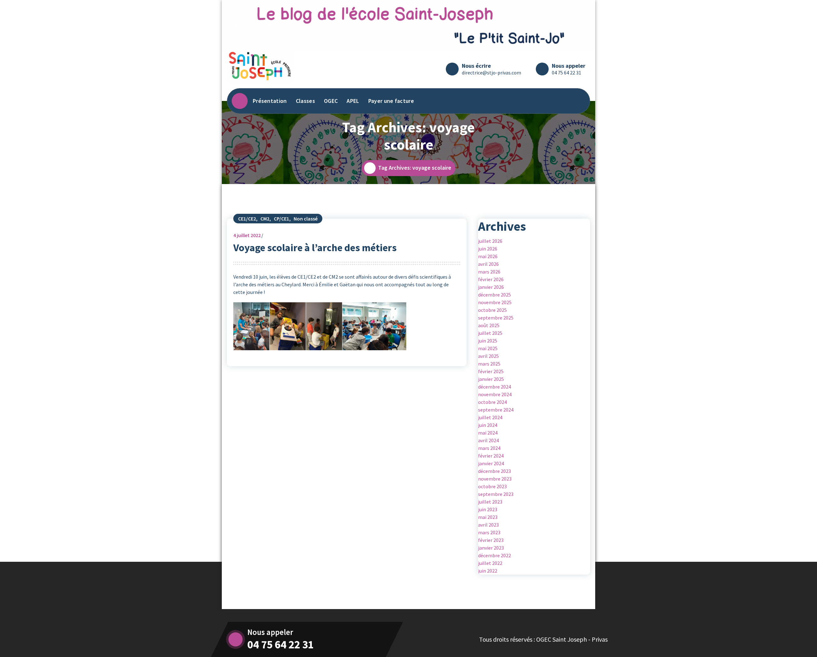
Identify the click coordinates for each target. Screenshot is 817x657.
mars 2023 (489, 532)
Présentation (270, 100)
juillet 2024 (490, 417)
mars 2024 (489, 448)
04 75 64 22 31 (566, 72)
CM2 (264, 218)
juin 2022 (487, 571)
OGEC (331, 100)
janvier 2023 (491, 548)
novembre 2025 (495, 302)
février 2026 (491, 279)
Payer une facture (391, 100)
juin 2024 (487, 425)
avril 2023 (488, 525)
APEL (353, 100)
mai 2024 (488, 432)
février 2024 (491, 455)
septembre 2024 (495, 409)
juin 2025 (487, 340)
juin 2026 (487, 248)
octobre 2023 (492, 486)
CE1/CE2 (247, 218)
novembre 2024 (495, 394)
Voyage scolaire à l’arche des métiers (315, 247)
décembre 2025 (494, 294)
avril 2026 (488, 264)
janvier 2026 (491, 287)
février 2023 (491, 540)
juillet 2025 (490, 333)
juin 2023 (487, 509)
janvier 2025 (491, 379)
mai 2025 (488, 348)
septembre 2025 (495, 317)
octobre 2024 (492, 402)
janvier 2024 (491, 463)
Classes (305, 100)
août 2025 (488, 325)
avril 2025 (488, 356)
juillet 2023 (490, 502)
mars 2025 (489, 363)
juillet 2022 (247, 235)
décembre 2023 (494, 471)
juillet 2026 (490, 241)
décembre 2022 (494, 555)
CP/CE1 (281, 218)
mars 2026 (489, 271)
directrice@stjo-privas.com (491, 72)
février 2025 (491, 371)
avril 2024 (488, 440)
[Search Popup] (579, 101)
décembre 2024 (494, 386)
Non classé (306, 218)
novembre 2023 (495, 478)
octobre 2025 (492, 310)
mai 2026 (488, 256)
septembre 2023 (495, 494)
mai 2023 (488, 517)
